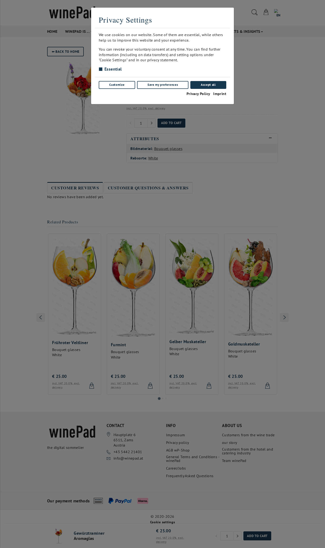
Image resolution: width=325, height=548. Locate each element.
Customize (116, 85)
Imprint (219, 93)
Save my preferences (163, 85)
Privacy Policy (198, 93)
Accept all (208, 85)
